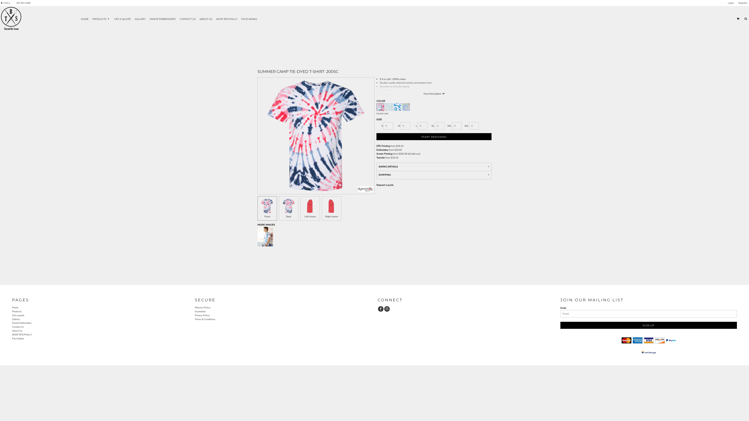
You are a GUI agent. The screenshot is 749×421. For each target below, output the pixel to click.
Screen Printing (384, 153)
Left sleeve (310, 216)
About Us (17, 330)
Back (288, 216)
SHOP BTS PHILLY (22, 334)
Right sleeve (331, 216)
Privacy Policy (202, 315)
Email (563, 308)
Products (17, 311)
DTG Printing (383, 146)
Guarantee (200, 311)
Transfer (380, 157)
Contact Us (18, 326)
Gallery (16, 319)
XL (432, 125)
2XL (449, 125)
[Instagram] (387, 309)
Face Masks (18, 338)
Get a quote (18, 315)
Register (742, 3)
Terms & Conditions (205, 319)
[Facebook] (380, 309)
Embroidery (382, 149)
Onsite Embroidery (21, 323)
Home (15, 307)
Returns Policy (202, 307)
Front (267, 216)
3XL (466, 125)
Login (731, 3)
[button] (6, 3)
